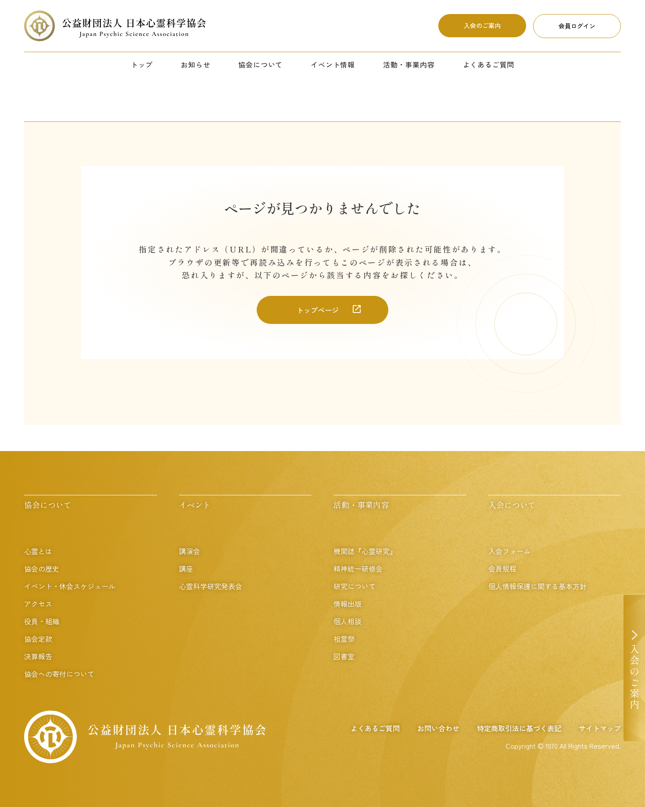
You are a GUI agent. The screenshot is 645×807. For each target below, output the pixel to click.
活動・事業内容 (409, 64)
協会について (260, 64)
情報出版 (347, 603)
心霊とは (38, 551)
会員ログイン (577, 25)
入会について (512, 504)
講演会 (189, 551)
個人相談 (347, 621)
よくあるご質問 (489, 64)
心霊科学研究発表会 (210, 586)
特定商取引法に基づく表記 (519, 728)
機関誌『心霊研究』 (365, 551)
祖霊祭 (344, 638)
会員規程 (502, 568)
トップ (142, 64)
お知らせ (195, 64)
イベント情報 (333, 64)
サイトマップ (600, 728)
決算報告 (38, 656)
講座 (186, 568)
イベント (195, 504)
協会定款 (38, 638)
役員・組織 (41, 621)
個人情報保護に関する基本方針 (537, 586)
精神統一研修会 (358, 568)
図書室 (344, 656)
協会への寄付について (59, 673)
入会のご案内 (482, 25)
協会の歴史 (41, 568)
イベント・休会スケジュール (69, 586)
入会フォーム (509, 551)
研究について (354, 586)
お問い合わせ (438, 728)
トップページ (318, 310)
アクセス (38, 603)
